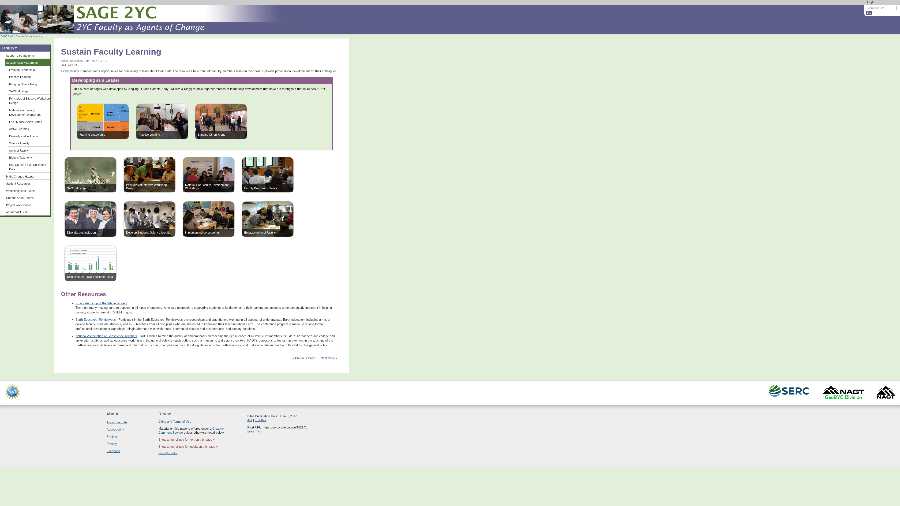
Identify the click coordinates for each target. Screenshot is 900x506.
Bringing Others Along (23, 84)
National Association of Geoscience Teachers (106, 336)
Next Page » (329, 358)
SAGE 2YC (7, 36)
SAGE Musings (18, 91)
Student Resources (18, 183)
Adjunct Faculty (19, 150)
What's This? (254, 431)
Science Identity (19, 143)
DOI (63, 65)
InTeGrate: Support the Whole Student (101, 303)
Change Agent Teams (20, 197)
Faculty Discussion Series (25, 121)
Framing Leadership (22, 69)
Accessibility (115, 429)
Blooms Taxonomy (21, 157)
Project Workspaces (18, 205)
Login (870, 2)
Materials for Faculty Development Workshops (25, 112)
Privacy (112, 444)
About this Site (117, 422)
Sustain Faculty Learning (22, 62)
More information (167, 453)
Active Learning (19, 128)
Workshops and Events (20, 190)
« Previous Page (303, 358)
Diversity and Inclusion (23, 136)
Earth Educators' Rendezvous (95, 319)
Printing (112, 436)
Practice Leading (20, 76)
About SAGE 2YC (17, 212)
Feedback (113, 451)
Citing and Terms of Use (174, 421)
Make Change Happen (20, 176)
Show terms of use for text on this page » (186, 439)
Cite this (73, 65)
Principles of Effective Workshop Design (29, 101)
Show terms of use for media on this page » (188, 446)
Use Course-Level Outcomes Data (27, 167)
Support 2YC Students (20, 55)
